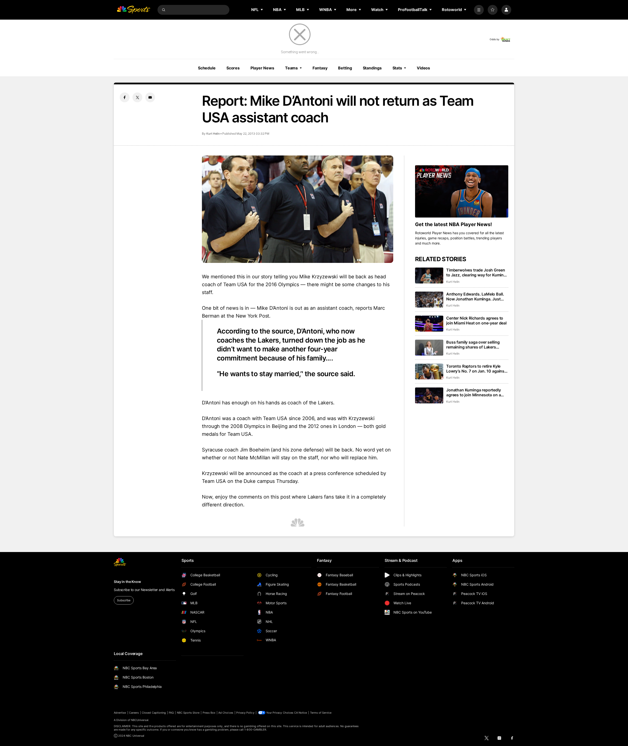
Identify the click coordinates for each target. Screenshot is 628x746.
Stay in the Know (127, 581)
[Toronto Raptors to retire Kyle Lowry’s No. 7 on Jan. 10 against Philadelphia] (429, 372)
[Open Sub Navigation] (262, 9)
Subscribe (124, 600)
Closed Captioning (154, 712)
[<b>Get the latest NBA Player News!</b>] (461, 191)
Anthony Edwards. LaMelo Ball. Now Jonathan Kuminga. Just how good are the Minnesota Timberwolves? (475, 296)
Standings (372, 67)
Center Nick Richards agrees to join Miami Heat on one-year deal (476, 320)
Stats (397, 67)
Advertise (120, 712)
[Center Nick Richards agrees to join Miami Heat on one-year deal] (429, 324)
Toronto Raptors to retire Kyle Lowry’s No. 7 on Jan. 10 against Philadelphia (476, 368)
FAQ (171, 712)
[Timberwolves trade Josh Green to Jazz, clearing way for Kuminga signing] (429, 275)
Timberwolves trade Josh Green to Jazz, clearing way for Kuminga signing (477, 272)
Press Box (209, 712)
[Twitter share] (137, 97)
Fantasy (320, 67)
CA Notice (300, 712)
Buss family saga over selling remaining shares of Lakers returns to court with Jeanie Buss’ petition (477, 344)
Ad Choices (225, 712)
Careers (134, 712)
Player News (262, 67)
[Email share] (150, 97)
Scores (233, 67)
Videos (423, 67)
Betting (345, 67)
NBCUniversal (140, 720)
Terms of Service (321, 712)
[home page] (133, 9)
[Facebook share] (125, 97)
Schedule (207, 67)
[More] (479, 10)
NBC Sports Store (188, 712)
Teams (291, 67)
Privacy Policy (245, 712)
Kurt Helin (213, 133)
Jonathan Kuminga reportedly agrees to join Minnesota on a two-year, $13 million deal (473, 392)
